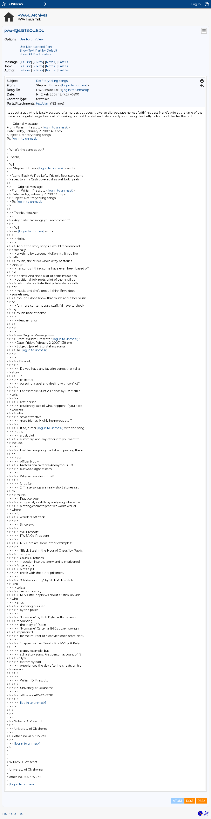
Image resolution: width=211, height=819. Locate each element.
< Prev (38, 62)
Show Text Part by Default (38, 50)
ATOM (177, 801)
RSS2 (201, 801)
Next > (50, 62)
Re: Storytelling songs (52, 81)
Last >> (63, 62)
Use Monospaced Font (36, 47)
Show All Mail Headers (35, 54)
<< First (26, 62)
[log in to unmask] (74, 85)
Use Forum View (31, 39)
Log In (196, 4)
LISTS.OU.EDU (12, 814)
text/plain (42, 103)
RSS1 (189, 801)
